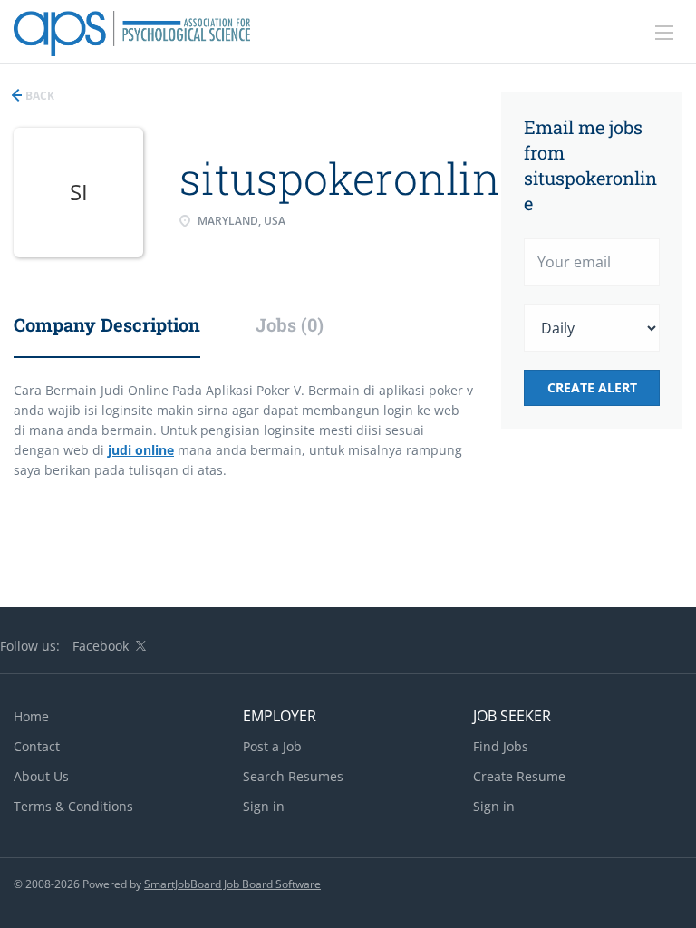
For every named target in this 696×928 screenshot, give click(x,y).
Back (38, 95)
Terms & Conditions (73, 806)
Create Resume (519, 776)
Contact (37, 746)
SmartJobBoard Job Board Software (232, 884)
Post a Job (272, 746)
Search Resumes (293, 776)
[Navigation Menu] (664, 33)
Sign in (264, 806)
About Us (41, 776)
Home (31, 716)
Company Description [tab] (107, 324)
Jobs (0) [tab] (290, 324)
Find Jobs (500, 746)
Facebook (100, 645)
